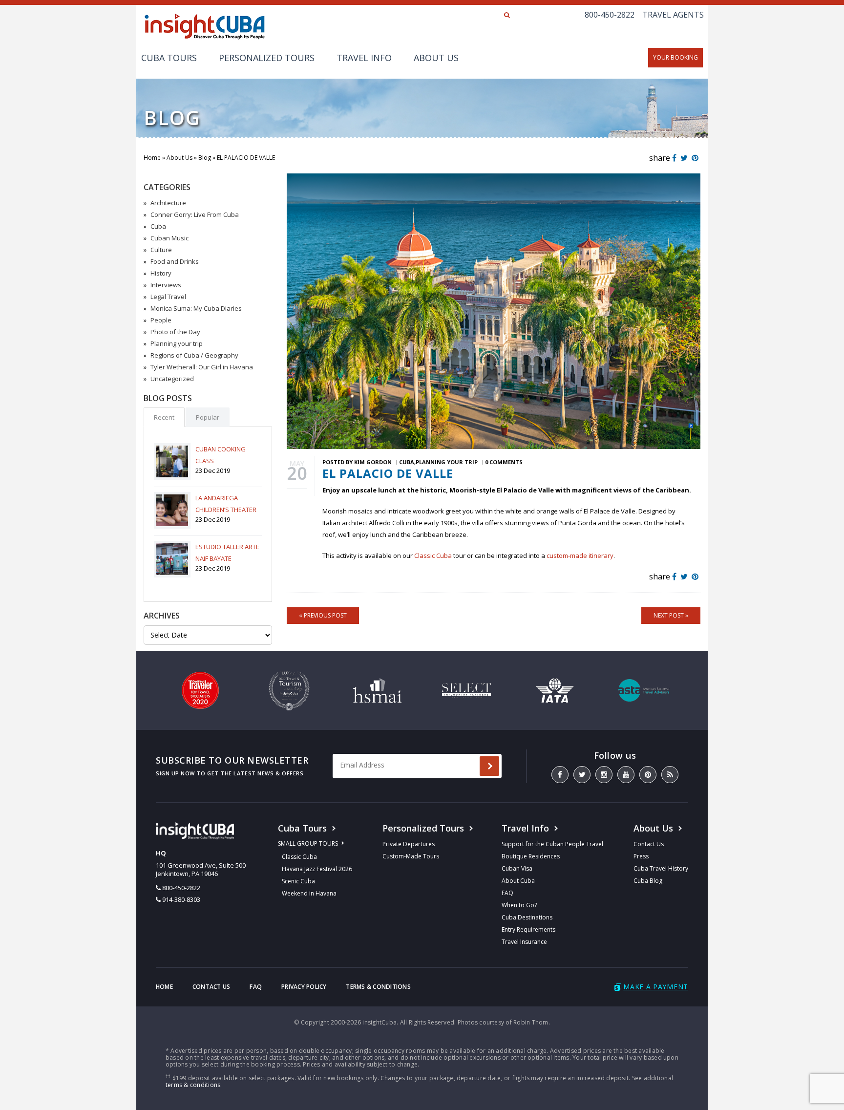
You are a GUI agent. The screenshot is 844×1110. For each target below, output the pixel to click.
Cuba (158, 226)
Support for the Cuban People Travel (552, 844)
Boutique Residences (531, 856)
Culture (161, 249)
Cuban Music (169, 238)
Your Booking (675, 57)
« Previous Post (323, 615)
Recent (164, 417)
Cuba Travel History (660, 868)
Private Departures (408, 844)
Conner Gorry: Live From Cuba (194, 214)
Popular (207, 417)
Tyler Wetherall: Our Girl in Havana (201, 367)
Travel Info (364, 58)
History (160, 273)
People (160, 320)
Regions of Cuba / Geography (194, 355)
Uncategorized (172, 378)
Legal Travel (168, 296)
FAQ (507, 893)
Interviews (165, 284)
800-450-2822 (609, 14)
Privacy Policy (303, 986)
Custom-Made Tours (410, 856)
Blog (204, 157)
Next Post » (671, 615)
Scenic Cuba (298, 881)
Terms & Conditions (378, 986)
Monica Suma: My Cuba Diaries (196, 308)
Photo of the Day (175, 331)
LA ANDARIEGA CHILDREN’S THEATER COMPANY (225, 509)
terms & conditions (193, 1085)
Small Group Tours (308, 843)
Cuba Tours (169, 58)
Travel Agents (673, 14)
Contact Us (648, 844)
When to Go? (519, 905)
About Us (436, 58)
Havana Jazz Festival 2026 (317, 869)
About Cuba (518, 880)
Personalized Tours (267, 58)
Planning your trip (176, 343)
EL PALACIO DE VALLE (387, 473)
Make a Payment (655, 986)
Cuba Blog (647, 880)
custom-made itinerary (580, 555)
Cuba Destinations (527, 917)
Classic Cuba (433, 555)
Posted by (357, 462)
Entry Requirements (528, 929)
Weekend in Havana (309, 893)
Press (641, 856)
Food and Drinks (174, 261)
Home (152, 157)
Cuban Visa (517, 868)
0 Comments (504, 462)
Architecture (168, 202)
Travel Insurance (524, 942)
